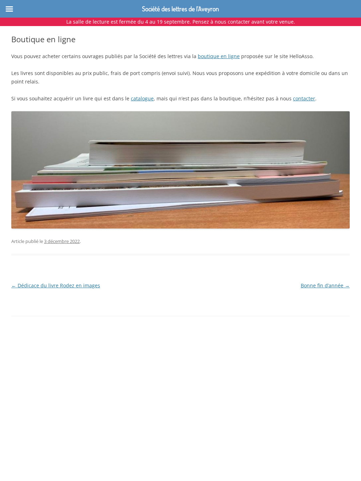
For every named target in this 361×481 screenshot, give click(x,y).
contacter (304, 98)
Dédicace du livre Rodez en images (55, 285)
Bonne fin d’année (325, 285)
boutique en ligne (219, 56)
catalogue (142, 98)
